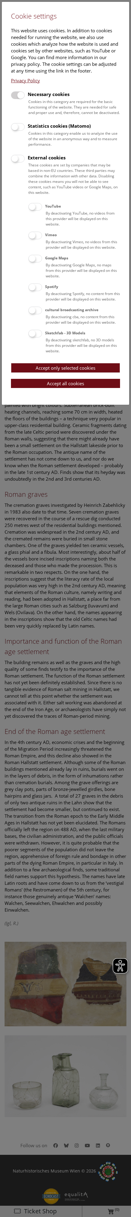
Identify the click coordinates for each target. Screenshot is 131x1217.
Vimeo (51, 234)
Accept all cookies (65, 383)
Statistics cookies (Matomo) (59, 126)
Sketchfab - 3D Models (65, 333)
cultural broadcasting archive (71, 309)
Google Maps (56, 258)
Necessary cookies (48, 94)
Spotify (51, 286)
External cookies (47, 158)
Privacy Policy (25, 80)
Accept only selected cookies (65, 368)
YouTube (53, 206)
